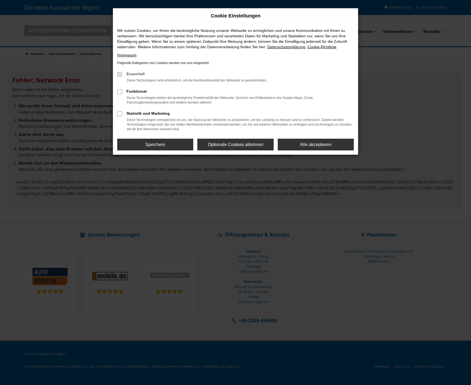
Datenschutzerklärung (286, 47)
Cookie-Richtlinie (321, 47)
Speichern (155, 144)
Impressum (127, 55)
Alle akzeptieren (315, 144)
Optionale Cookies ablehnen (235, 144)
